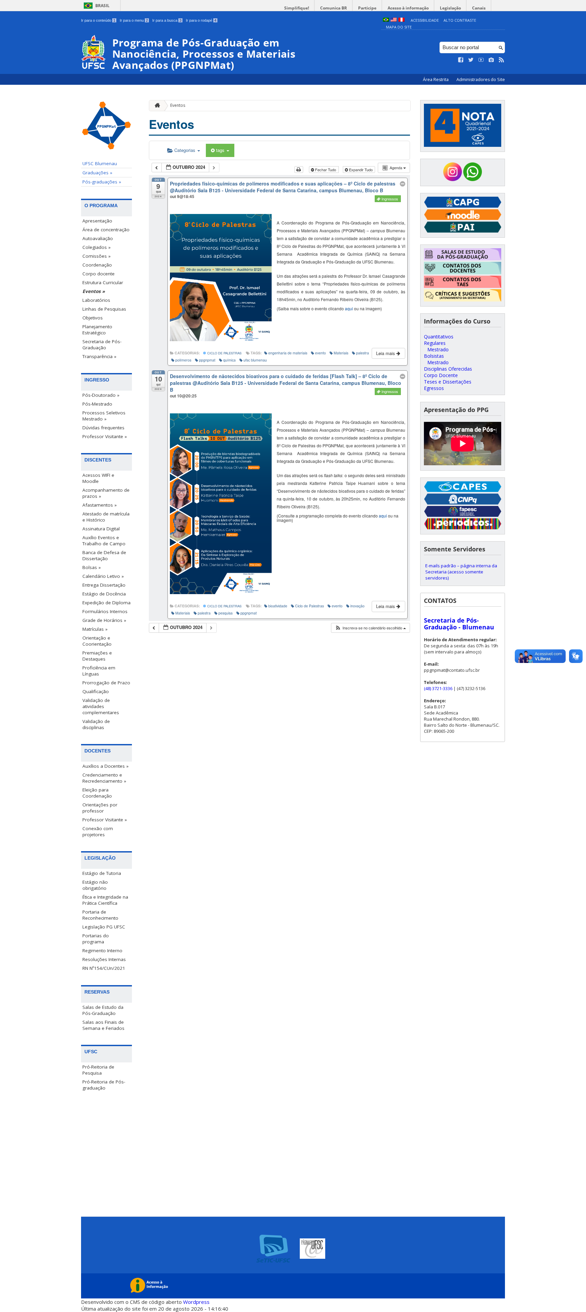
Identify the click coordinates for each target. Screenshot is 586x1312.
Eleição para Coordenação (97, 793)
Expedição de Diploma (106, 603)
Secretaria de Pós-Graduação (101, 344)
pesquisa (225, 612)
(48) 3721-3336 (438, 688)
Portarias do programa (95, 939)
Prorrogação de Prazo (106, 683)
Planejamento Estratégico (97, 330)
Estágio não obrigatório (95, 885)
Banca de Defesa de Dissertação (104, 555)
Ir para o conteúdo (98, 20)
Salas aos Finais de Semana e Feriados (103, 1025)
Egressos (434, 388)
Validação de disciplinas (96, 724)
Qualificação (95, 691)
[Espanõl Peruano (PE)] (401, 20)
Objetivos (92, 318)
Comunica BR (333, 8)
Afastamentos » (99, 505)
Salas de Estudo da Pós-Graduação (102, 1010)
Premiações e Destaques (97, 656)
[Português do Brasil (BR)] (386, 20)
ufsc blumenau (255, 360)
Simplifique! (296, 8)
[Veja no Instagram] (491, 60)
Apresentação (97, 221)
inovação (357, 605)
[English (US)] (394, 20)
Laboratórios (96, 300)
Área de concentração (106, 230)
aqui (349, 308)
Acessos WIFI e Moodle (98, 478)
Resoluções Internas (104, 959)
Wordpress (196, 1301)
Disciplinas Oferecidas (448, 369)
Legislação (450, 8)
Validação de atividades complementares (100, 706)
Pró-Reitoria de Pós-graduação (103, 1085)
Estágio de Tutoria (101, 873)
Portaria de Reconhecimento (100, 915)
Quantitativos (438, 336)
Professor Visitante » (104, 436)
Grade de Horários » (104, 620)
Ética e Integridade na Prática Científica (105, 900)
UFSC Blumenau (99, 163)
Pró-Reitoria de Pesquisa (98, 1070)
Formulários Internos (105, 611)
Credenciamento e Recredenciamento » (104, 778)
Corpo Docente (441, 375)
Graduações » (97, 173)
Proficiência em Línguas (98, 671)
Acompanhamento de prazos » (106, 493)
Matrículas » (95, 629)
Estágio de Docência (104, 594)
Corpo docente (98, 274)
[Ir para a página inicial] (155, 105)
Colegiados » (96, 247)
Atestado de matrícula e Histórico (106, 517)
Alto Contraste (460, 20)
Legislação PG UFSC (103, 927)
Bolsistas (434, 356)
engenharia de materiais (287, 352)
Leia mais (386, 353)
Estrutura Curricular (102, 282)
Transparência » (99, 356)
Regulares (435, 343)
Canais (479, 8)
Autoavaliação (97, 238)
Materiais (341, 352)
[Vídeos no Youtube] (481, 60)
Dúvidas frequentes (103, 428)
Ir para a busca (166, 20)
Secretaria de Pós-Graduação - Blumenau (459, 623)
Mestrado (438, 349)
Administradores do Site (480, 79)
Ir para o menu (134, 20)
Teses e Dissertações (447, 381)
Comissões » (96, 256)
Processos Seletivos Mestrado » (103, 416)
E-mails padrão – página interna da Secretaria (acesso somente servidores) (461, 572)
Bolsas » (91, 567)
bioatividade (277, 605)
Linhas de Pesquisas (104, 309)
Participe (367, 8)
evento (320, 352)
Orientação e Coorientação (97, 641)
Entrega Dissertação (103, 585)
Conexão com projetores (97, 831)
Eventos (177, 105)
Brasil (102, 5)
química (229, 360)
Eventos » (93, 291)
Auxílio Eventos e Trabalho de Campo (103, 540)
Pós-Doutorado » (100, 395)
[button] (370, 627)
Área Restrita (436, 79)
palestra (362, 352)
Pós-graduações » (101, 182)
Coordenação (97, 265)
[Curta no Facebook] (461, 60)
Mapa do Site (399, 27)
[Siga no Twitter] (471, 60)
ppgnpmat (207, 360)
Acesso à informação (408, 8)
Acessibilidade (425, 20)
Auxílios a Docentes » (105, 766)
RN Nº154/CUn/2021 (103, 968)
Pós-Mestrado (97, 404)
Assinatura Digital (101, 529)
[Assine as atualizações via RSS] (501, 60)
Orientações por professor (99, 808)
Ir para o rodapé (201, 20)
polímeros (183, 360)
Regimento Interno (102, 950)
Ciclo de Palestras (223, 353)
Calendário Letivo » (103, 576)
